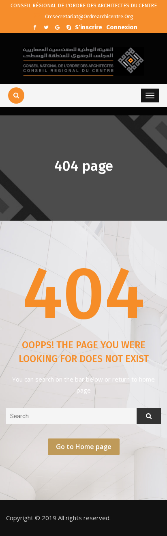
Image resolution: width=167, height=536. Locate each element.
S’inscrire (88, 26)
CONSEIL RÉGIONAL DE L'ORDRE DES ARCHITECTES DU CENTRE (84, 5)
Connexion (121, 26)
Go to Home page (83, 446)
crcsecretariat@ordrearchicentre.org (88, 16)
